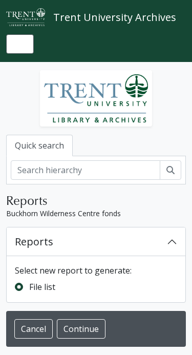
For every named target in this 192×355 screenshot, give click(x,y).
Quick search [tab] (39, 145)
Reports (34, 241)
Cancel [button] (33, 329)
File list (42, 287)
